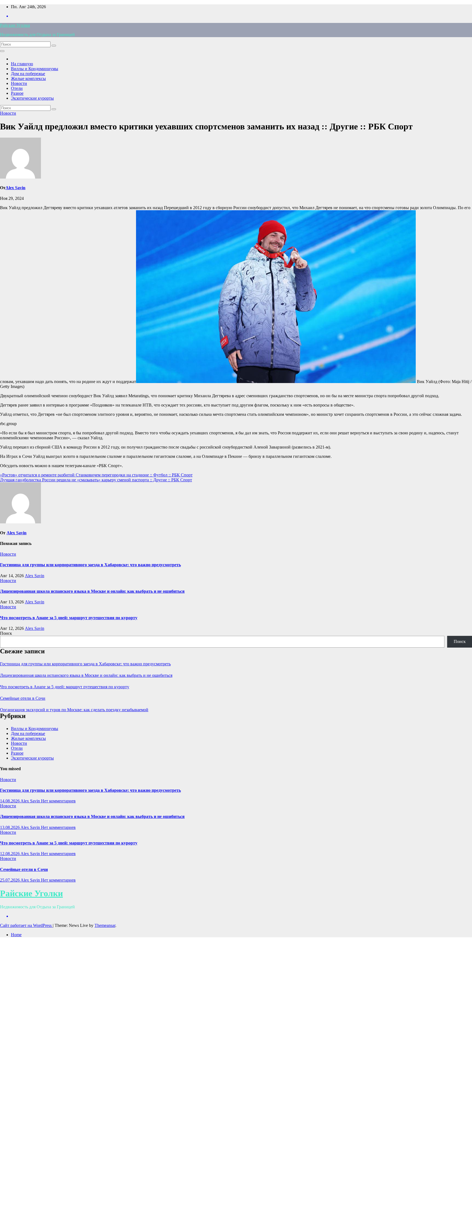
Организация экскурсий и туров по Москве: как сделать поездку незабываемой (74, 709)
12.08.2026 (10, 853)
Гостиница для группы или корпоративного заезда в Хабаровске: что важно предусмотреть (90, 564)
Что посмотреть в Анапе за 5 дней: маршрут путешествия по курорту (68, 617)
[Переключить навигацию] (2, 51)
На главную (22, 63)
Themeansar (105, 925)
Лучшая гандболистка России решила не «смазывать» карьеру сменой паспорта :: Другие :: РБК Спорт (96, 480)
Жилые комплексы (28, 78)
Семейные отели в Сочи (22, 698)
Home (16, 934)
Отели (17, 88)
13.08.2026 (10, 827)
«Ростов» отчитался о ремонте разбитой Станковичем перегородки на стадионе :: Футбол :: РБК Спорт (96, 475)
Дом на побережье (28, 73)
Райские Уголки (15, 25)
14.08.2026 (10, 801)
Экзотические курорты (32, 98)
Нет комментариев (58, 801)
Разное (17, 93)
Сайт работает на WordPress (26, 925)
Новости (19, 83)
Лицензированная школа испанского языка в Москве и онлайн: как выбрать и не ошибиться (92, 591)
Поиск (6, 633)
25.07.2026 (10, 880)
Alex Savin (15, 187)
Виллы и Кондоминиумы (34, 68)
